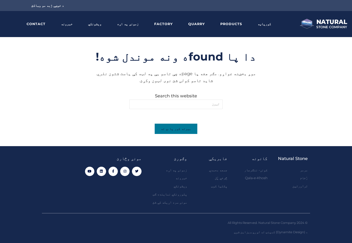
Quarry (196, 24)
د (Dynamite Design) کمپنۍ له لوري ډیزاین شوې (271, 232)
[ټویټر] (136, 171)
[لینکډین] (101, 171)
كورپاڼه (264, 24)
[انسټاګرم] (125, 171)
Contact (36, 24)
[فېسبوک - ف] (113, 171)
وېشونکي (95, 24)
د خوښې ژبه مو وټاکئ (47, 5)
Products (231, 24)
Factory (163, 24)
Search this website (176, 96)
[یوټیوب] (89, 171)
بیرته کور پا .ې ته (176, 129)
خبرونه (67, 24)
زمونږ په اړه (128, 24)
